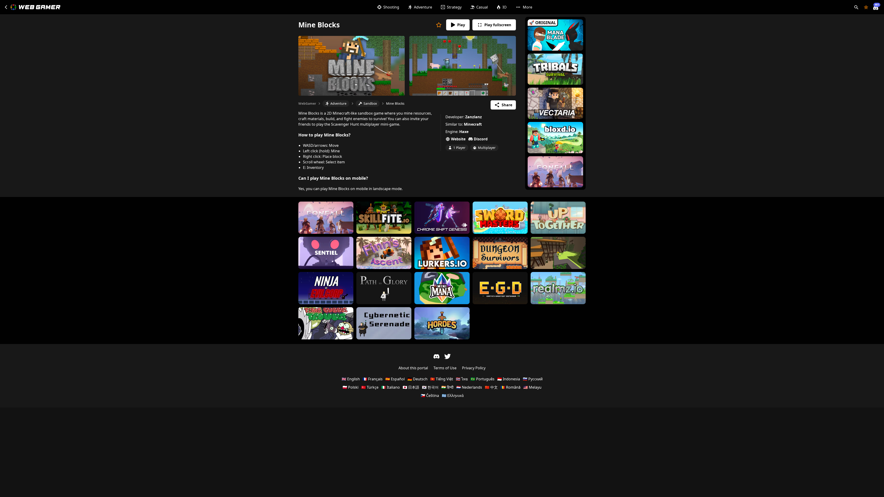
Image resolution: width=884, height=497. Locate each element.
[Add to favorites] (438, 24)
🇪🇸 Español (395, 378)
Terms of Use (445, 367)
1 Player (459, 147)
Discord (481, 139)
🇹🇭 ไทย (462, 378)
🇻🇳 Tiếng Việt (441, 378)
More (527, 7)
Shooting (391, 7)
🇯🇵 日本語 (411, 387)
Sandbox (370, 103)
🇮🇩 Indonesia (508, 378)
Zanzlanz (473, 116)
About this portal (413, 367)
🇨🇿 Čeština (430, 395)
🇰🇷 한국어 (430, 387)
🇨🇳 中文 (491, 387)
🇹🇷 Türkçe (369, 387)
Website (458, 139)
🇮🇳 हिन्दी (447, 387)
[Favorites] (866, 7)
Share (507, 104)
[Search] (856, 7)
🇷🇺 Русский (533, 378)
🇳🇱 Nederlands (469, 387)
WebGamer (307, 103)
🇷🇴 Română (510, 387)
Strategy (454, 7)
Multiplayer (487, 147)
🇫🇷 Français (373, 378)
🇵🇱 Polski (350, 387)
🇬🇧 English (351, 378)
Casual (482, 7)
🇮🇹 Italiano (390, 387)
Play (461, 24)
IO (505, 7)
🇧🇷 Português (482, 378)
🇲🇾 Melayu (532, 387)
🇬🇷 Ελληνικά (453, 395)
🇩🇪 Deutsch (417, 378)
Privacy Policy (474, 367)
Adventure (423, 7)
